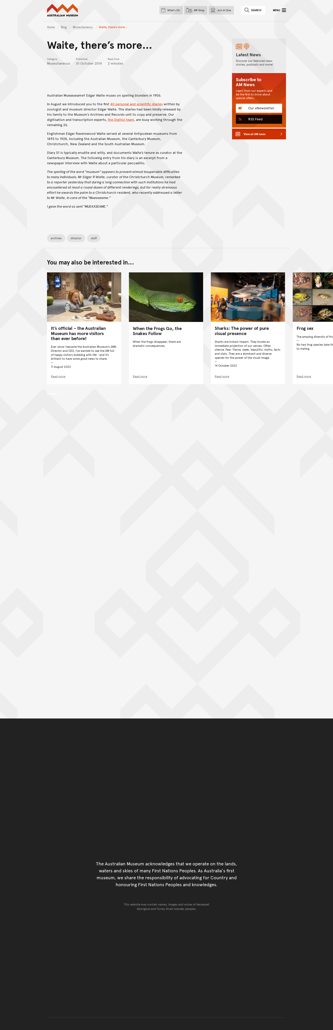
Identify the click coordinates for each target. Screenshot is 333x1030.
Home (51, 27)
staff (94, 238)
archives (56, 238)
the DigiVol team (121, 119)
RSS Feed (255, 118)
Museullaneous (83, 27)
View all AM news (255, 134)
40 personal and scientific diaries (136, 103)
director (76, 238)
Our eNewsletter (260, 107)
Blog (64, 27)
